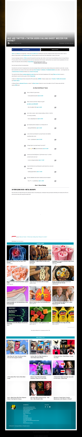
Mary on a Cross (56, 74)
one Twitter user (34, 53)
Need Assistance (30, 409)
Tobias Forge (19, 78)
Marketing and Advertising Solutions (29, 408)
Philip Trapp (11, 43)
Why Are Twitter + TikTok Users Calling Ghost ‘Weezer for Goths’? (33, 236)
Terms (24, 414)
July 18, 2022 (39, 107)
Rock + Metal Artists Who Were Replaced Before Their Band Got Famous (16, 398)
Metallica (43, 69)
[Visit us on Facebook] (46, 407)
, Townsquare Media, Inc (18, 425)
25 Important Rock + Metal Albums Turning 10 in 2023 (63, 356)
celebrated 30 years (23, 83)
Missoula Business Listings (28, 422)
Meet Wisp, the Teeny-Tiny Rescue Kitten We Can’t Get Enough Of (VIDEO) (16, 356)
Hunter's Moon (16, 80)
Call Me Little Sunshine (61, 78)
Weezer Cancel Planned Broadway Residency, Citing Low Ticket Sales (38, 377)
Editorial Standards (26, 410)
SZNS (16, 85)
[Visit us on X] (48, 407)
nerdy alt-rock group (34, 71)
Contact (24, 421)
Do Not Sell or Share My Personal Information (31, 420)
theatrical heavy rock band (17, 71)
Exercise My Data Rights (27, 419)
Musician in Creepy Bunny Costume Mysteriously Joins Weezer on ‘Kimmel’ (63, 398)
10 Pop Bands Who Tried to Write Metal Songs (16, 377)
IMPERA (39, 78)
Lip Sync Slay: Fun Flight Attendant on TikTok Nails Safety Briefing (39, 356)
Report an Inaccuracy (27, 413)
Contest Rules (25, 415)
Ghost (13, 53)
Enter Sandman (37, 69)
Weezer (18, 53)
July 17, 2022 (41, 160)
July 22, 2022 (40, 95)
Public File (25, 409)
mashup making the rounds (28, 74)
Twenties (54, 78)
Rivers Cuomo (36, 83)
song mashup (30, 61)
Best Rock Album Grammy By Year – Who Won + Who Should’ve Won (40, 398)
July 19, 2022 (39, 127)
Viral (19, 241)
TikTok (25, 58)
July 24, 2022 (40, 118)
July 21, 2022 (41, 180)
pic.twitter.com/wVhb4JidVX (32, 104)
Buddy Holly (32, 76)
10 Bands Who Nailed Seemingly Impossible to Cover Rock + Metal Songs (64, 377)
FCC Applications (26, 411)
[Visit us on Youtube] (50, 407)
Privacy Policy (25, 416)
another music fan (27, 55)
